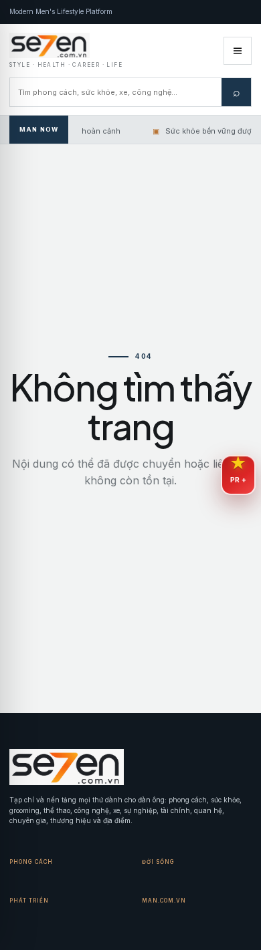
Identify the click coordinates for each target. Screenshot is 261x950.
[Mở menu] (238, 51)
